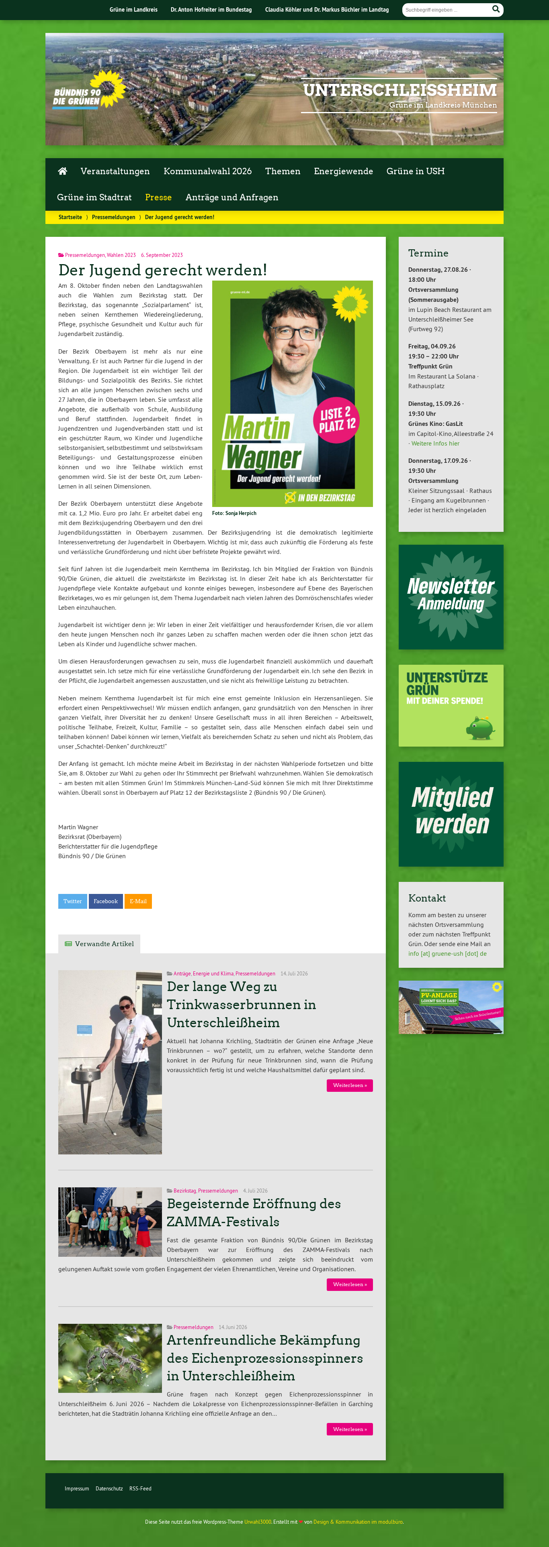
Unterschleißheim (400, 90)
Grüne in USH (416, 171)
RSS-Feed (140, 1488)
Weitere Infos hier (435, 443)
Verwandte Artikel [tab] (104, 944)
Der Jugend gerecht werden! (163, 270)
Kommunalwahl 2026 (208, 171)
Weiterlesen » (350, 1085)
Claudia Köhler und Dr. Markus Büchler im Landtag (327, 9)
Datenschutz (109, 1488)
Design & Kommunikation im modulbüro (358, 1522)
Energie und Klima (213, 973)
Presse (158, 197)
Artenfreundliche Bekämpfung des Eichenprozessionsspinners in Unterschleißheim (265, 1358)
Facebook (106, 901)
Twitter (73, 901)
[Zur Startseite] (89, 107)
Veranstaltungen (115, 171)
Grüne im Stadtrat (94, 197)
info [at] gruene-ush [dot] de (447, 953)
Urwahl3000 (257, 1522)
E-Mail (138, 901)
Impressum (77, 1488)
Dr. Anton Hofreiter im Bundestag (211, 9)
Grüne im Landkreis (134, 9)
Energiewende (343, 171)
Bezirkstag (185, 1190)
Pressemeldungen (113, 217)
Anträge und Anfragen (232, 197)
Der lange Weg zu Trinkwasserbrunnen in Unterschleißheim (241, 1005)
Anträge (182, 973)
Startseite (70, 217)
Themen (283, 171)
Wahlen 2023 (121, 255)
